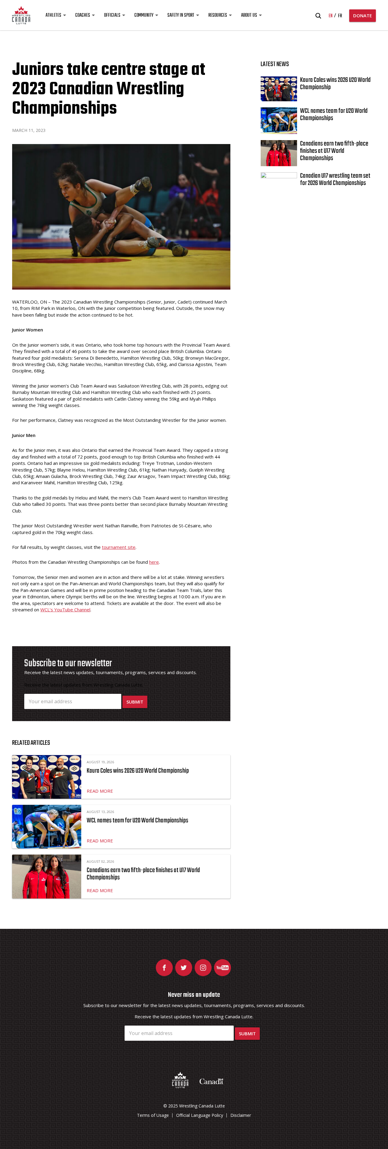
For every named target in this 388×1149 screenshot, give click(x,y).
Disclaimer (240, 1115)
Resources (217, 15)
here (154, 562)
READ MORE (100, 791)
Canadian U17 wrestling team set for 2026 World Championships (335, 179)
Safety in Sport (180, 15)
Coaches (82, 15)
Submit (134, 702)
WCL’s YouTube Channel (65, 609)
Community (143, 15)
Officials (112, 15)
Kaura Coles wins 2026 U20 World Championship (138, 771)
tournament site (118, 547)
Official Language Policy (199, 1115)
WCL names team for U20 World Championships (137, 820)
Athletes (53, 15)
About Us (249, 15)
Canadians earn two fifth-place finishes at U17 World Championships (143, 874)
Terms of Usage (153, 1115)
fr (340, 16)
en (331, 16)
